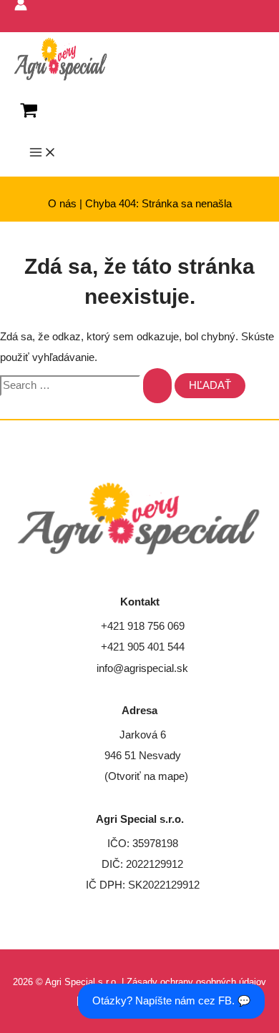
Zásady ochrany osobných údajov (196, 982)
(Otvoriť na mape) (146, 776)
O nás (62, 203)
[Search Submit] (157, 385)
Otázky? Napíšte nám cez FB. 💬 (171, 1001)
